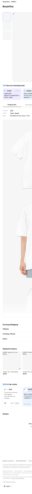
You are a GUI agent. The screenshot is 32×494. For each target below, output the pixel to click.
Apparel (17, 113)
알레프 (11, 110)
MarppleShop (6, 1)
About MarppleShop (21, 461)
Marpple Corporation (8, 461)
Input (17, 403)
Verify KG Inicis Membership (18, 478)
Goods (12, 113)
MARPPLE (13, 1)
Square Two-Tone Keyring (10, 372)
